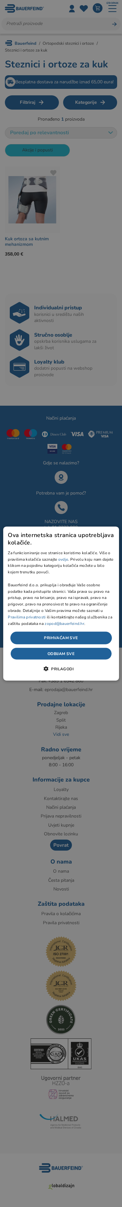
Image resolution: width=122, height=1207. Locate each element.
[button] (61, 668)
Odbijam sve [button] (61, 653)
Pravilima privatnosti (27, 616)
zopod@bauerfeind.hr (64, 623)
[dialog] (61, 604)
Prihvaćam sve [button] (61, 637)
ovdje (63, 559)
